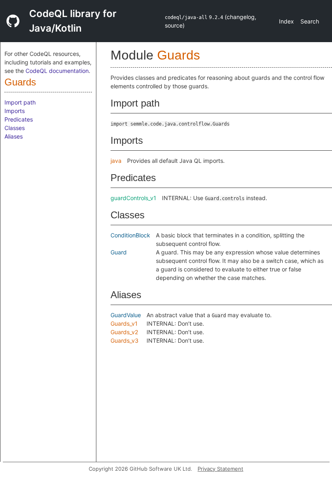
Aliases (13, 136)
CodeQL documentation (57, 70)
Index (286, 21)
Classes (14, 127)
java (116, 160)
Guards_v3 (124, 340)
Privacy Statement (220, 468)
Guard (119, 252)
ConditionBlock (130, 235)
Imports (14, 110)
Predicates (18, 119)
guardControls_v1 (133, 197)
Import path (20, 102)
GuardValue (126, 315)
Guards (20, 82)
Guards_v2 (124, 332)
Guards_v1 (124, 323)
